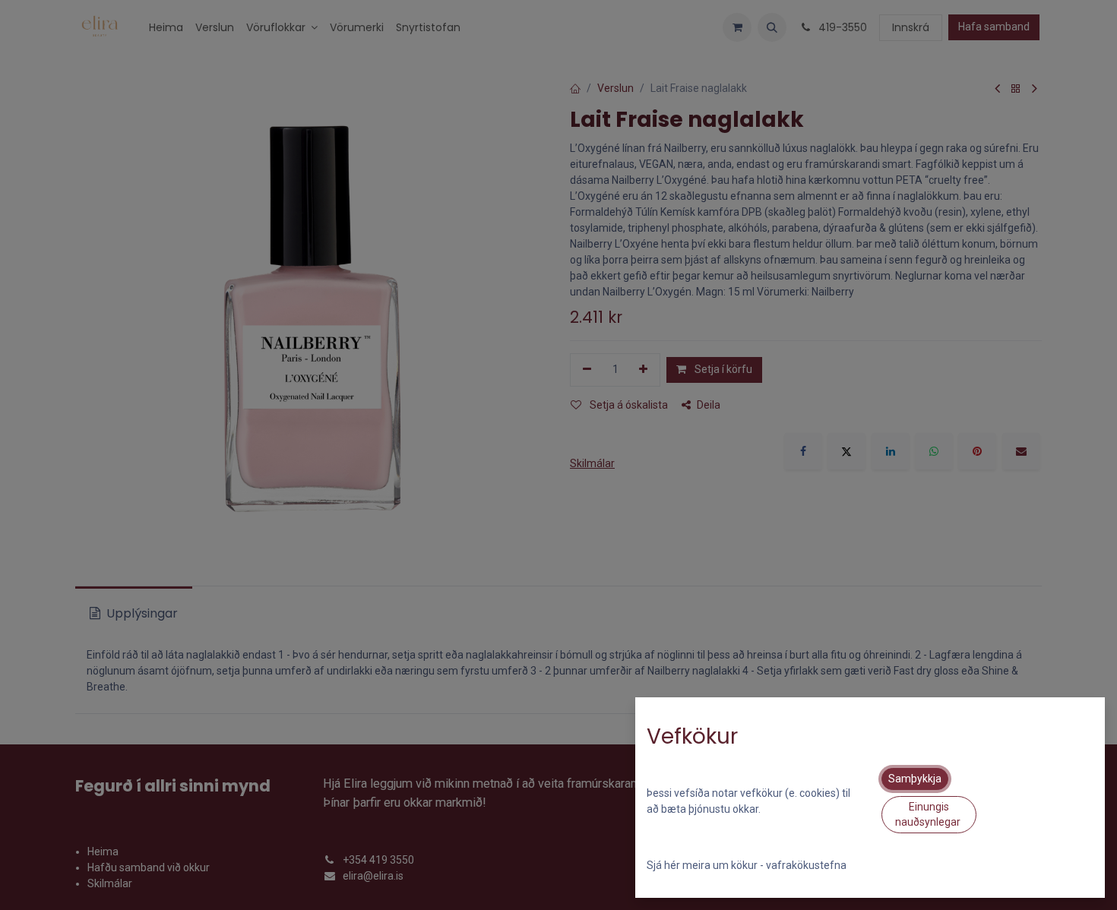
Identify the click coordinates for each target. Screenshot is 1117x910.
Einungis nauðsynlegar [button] (929, 814)
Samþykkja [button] (914, 779)
